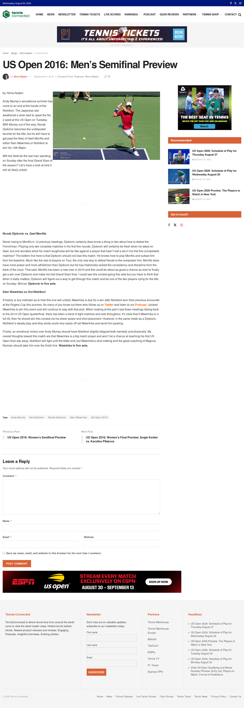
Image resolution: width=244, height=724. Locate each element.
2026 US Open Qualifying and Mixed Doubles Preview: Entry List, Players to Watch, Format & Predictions (212, 671)
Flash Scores (166, 696)
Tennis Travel (184, 696)
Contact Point (41, 53)
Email (7, 537)
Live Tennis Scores (146, 696)
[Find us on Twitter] (235, 3)
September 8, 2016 (44, 76)
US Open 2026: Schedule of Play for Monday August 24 (211, 660)
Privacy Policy (218, 696)
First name (92, 632)
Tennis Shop (210, 14)
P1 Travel (153, 665)
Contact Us (235, 696)
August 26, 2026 (202, 159)
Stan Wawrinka (78, 417)
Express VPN (155, 671)
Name (7, 521)
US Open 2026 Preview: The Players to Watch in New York (216, 192)
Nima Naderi (26, 53)
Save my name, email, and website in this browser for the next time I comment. (54, 553)
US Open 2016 (99, 417)
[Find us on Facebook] (231, 3)
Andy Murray (18, 417)
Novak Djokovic (57, 417)
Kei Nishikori (36, 417)
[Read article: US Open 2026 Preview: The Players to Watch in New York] (179, 196)
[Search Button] (239, 14)
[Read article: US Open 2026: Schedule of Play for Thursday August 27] (179, 156)
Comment (10, 476)
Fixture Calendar (124, 696)
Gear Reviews (169, 14)
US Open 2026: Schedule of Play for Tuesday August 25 (211, 651)
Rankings (131, 14)
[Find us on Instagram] (240, 3)
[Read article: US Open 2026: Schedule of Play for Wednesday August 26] (179, 176)
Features (79, 76)
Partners (189, 14)
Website (89, 537)
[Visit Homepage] (16, 14)
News (50, 14)
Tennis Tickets (89, 14)
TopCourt (153, 645)
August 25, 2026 (202, 179)
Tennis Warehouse (158, 622)
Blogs (14, 53)
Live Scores (112, 14)
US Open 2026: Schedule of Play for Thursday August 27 (214, 152)
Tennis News (201, 696)
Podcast (150, 14)
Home (39, 14)
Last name (92, 645)
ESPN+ (152, 652)
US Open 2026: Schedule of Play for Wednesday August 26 (214, 172)
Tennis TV (153, 658)
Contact (231, 14)
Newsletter (67, 14)
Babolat (152, 639)
